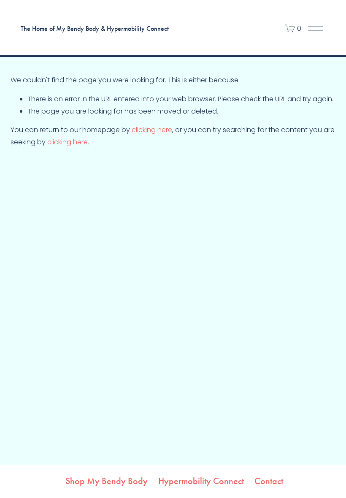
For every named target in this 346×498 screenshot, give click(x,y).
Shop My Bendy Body (106, 481)
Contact (268, 481)
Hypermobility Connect (201, 481)
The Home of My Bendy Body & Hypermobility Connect (95, 28)
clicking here (152, 130)
